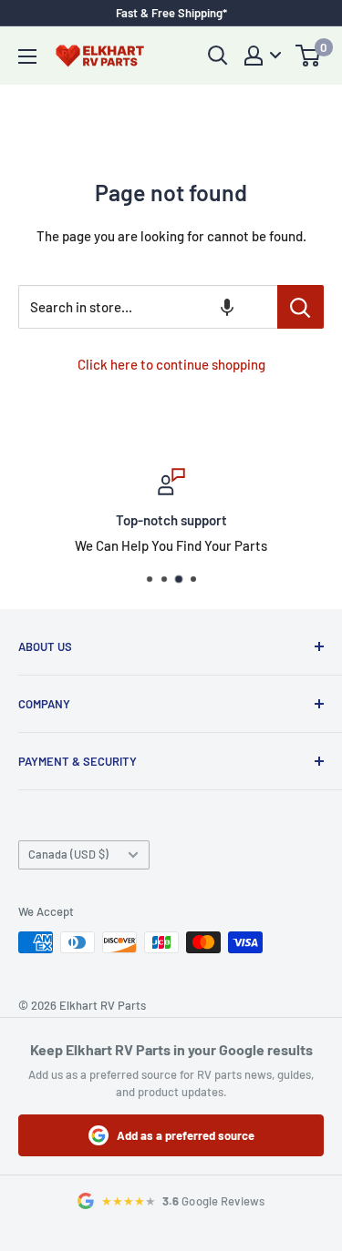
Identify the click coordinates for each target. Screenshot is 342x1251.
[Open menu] (27, 56)
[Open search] (218, 56)
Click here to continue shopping (171, 364)
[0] (308, 55)
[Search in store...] (300, 307)
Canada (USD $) (68, 854)
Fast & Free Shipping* (171, 12)
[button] (227, 307)
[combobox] (147, 307)
